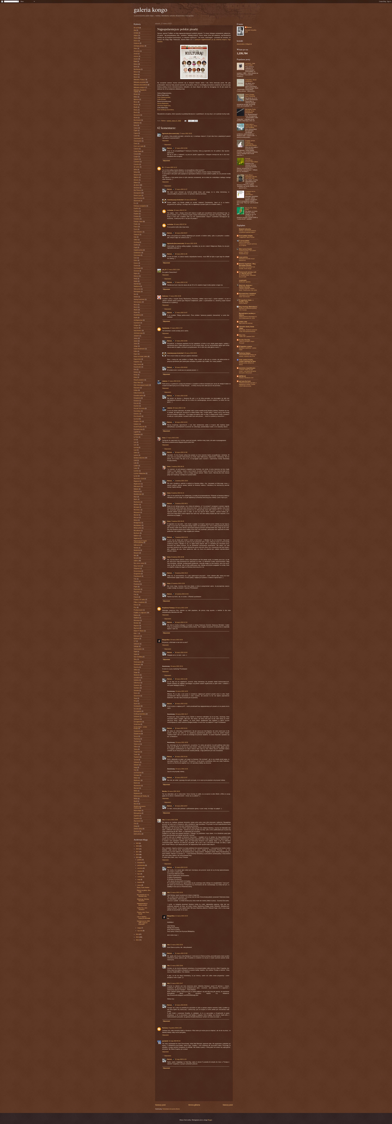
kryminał (136, 419)
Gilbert (136, 239)
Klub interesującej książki (141, 385)
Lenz (135, 445)
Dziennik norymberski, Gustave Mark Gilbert (251, 160)
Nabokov (136, 535)
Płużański (137, 592)
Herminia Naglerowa (163, 105)
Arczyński (137, 51)
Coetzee (136, 148)
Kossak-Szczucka (139, 408)
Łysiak (136, 476)
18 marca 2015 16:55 (176, 639)
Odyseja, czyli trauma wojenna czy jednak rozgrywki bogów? (247, 231)
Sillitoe (136, 669)
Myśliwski (137, 533)
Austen (136, 59)
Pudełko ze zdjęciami (140, 612)
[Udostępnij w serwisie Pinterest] (197, 121)
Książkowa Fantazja (168, 608)
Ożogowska (137, 573)
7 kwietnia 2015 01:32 (181, 537)
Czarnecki (137, 161)
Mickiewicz (137, 509)
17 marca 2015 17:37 (176, 328)
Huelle (135, 317)
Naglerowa (137, 538)
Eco (135, 203)
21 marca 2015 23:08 (171, 819)
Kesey (136, 374)
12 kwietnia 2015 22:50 (178, 583)
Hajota (136, 273)
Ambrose (165, 296)
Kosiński (136, 406)
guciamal (165, 1041)
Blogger (210, 1120)
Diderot (136, 182)
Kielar (135, 377)
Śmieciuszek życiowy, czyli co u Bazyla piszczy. (247, 272)
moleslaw (170, 210)
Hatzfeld (136, 284)
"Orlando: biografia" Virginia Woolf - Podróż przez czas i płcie (248, 289)
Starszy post (228, 1105)
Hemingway (137, 291)
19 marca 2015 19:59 (181, 742)
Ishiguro (136, 325)
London (136, 465)
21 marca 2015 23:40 (176, 965)
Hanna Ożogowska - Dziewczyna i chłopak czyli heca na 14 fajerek (248, 244)
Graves (136, 263)
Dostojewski (137, 193)
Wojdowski (137, 793)
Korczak (136, 403)
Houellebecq (137, 315)
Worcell (136, 804)
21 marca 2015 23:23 (181, 867)
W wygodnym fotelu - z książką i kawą (246, 301)
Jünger (136, 346)
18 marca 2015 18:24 (181, 652)
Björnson (136, 99)
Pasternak (137, 584)
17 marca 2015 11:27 (181, 189)
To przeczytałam (244, 240)
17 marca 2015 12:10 (181, 282)
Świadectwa (137, 733)
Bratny (136, 110)
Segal (135, 651)
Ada (163, 819)
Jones (135, 343)
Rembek (136, 623)
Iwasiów (136, 328)
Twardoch (136, 757)
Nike (135, 555)
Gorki (135, 258)
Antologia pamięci (139, 46)
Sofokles (136, 680)
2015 (137, 857)
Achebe (136, 33)
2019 (137, 846)
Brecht (136, 112)
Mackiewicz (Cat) (139, 478)
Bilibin (135, 97)
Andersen (136, 43)
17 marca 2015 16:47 (181, 312)
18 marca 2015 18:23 (181, 422)
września (140, 868)
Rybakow (136, 638)
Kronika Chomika (244, 340)
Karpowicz (137, 361)
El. (163, 167)
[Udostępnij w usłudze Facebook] (195, 121)
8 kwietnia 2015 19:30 (177, 557)
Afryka (136, 38)
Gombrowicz (137, 252)
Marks (135, 499)
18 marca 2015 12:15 (181, 622)
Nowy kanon (137, 566)
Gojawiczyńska (138, 250)
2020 (137, 843)
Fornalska (137, 219)
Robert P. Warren (139, 631)
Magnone (136, 481)
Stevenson (137, 696)
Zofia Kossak (161, 99)
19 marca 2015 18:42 (173, 791)
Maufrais (136, 504)
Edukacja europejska (140, 206)
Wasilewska (137, 785)
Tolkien (136, 746)
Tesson (136, 736)
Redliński (136, 618)
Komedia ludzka (138, 395)
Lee (135, 439)
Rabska (136, 615)
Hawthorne (137, 286)
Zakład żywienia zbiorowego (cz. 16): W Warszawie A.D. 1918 (248, 317)
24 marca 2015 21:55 (181, 769)
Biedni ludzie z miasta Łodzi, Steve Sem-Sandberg (251, 126)
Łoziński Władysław (139, 473)
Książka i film (138, 421)
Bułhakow (136, 123)
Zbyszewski (137, 821)
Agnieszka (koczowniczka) (170, 133)
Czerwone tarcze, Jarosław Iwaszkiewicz (250, 193)
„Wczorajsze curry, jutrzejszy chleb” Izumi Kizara (247, 296)
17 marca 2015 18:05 (181, 341)
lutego (139, 928)
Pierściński (137, 589)
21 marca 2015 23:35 (176, 944)
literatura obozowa (139, 458)
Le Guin (136, 437)
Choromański (137, 141)
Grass (135, 260)
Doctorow (136, 187)
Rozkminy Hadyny (244, 353)
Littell (135, 460)
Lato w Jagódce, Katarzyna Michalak (143, 917)
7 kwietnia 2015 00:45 (177, 521)
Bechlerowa (137, 69)
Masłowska (137, 502)
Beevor (136, 72)
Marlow (169, 148)
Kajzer (136, 354)
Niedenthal (137, 550)
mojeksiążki (243, 280)
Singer (136, 672)
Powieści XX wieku (139, 599)
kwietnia (140, 882)
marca (139, 885)
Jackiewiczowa (138, 333)
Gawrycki (136, 234)
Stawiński (136, 685)
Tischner (136, 741)
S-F (135, 641)
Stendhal (136, 690)
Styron (136, 703)
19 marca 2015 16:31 (181, 728)
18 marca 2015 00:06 (190, 353)
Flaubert (136, 213)
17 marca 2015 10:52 (185, 133)
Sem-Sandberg (138, 657)
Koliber (136, 390)
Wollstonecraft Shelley (140, 796)
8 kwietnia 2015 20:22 (181, 573)
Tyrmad (136, 759)
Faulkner (136, 211)
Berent (136, 77)
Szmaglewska (138, 721)
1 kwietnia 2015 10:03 (181, 480)
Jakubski (136, 336)
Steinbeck (137, 688)
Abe (135, 30)
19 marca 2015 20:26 (181, 756)
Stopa (135, 698)
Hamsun (136, 276)
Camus (136, 128)
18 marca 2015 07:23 (180, 210)
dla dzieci (136, 185)
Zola (135, 823)
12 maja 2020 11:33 (180, 1059)
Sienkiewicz (137, 664)
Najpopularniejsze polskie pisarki (142, 904)
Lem (135, 442)
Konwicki (136, 400)
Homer (136, 312)
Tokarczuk (137, 744)
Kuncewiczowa (138, 429)
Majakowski (137, 484)
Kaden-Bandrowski (139, 348)
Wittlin (135, 791)
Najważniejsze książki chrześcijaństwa (140, 541)
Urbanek (136, 765)
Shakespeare (137, 662)
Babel (135, 61)
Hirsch (136, 307)
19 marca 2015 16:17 (181, 714)
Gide (135, 237)
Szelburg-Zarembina (140, 714)
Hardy (135, 278)
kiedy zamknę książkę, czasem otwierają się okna (247, 360)
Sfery (135, 659)
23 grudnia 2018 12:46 (175, 1028)
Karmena (165, 1028)
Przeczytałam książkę (246, 235)
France (136, 226)
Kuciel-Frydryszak (139, 426)
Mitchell (136, 515)
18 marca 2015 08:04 (181, 367)
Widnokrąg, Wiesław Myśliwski (143, 899)
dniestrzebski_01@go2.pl (244, 44)
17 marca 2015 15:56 (175, 296)
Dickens (136, 180)
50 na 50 (136, 27)
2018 (137, 849)
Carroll (136, 136)
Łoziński (136, 471)
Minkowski (137, 512)
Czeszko (136, 164)
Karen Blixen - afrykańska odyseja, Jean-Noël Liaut (251, 176)
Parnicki (136, 581)
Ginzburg (136, 242)
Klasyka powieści (139, 380)
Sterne (136, 693)
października (141, 865)
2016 (137, 854)
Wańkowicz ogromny (245, 282)
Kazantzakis (137, 367)
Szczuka (136, 708)
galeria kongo (150, 9)
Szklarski (136, 716)
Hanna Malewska (162, 103)
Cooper (136, 156)
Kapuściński (137, 359)
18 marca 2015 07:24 (180, 224)
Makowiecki (137, 486)
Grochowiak (137, 268)
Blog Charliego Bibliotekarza (248, 307)
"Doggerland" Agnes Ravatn (246, 237)
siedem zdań (243, 321)
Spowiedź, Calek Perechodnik (250, 64)
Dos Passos (137, 190)
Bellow (136, 74)
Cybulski (136, 159)
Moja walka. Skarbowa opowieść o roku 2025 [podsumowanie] (248, 330)
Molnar (136, 520)
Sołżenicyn (137, 682)
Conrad (136, 154)
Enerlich (136, 208)
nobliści (136, 560)
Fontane (136, 216)
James (136, 338)
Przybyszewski (138, 610)
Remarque (137, 620)
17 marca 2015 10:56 (181, 148)
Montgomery (137, 522)
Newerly (136, 547)
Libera (135, 452)
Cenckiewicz (137, 138)
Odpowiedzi (167, 144)
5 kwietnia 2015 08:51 (181, 503)
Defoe (135, 169)
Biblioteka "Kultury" (139, 79)
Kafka (135, 351)
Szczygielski (137, 711)
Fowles (136, 224)
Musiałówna (137, 530)
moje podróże (243, 257)
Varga (135, 767)
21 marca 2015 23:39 (181, 953)
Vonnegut (136, 775)
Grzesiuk (136, 271)
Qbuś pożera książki (245, 249)
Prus (135, 607)
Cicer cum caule (138, 146)
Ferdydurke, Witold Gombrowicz (250, 80)
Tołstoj (136, 749)
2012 (137, 940)
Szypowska (137, 731)
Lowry (135, 468)
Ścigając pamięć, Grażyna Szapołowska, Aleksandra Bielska (251, 143)
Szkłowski (137, 719)
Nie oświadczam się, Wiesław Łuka (143, 895)
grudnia (139, 859)
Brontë (136, 117)
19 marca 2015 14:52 (181, 703)
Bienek (136, 94)
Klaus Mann (137, 382)
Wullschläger (137, 810)
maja (139, 879)
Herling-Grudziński (139, 299)
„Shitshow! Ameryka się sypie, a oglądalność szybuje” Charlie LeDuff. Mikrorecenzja (247, 384)
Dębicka (136, 177)
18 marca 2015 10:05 (190, 243)
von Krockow (137, 772)
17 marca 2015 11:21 (171, 167)
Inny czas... (242, 335)
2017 (137, 852)
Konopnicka (137, 398)
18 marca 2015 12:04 (181, 608)
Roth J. (136, 633)
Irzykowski (137, 323)
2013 (137, 937)
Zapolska (136, 815)
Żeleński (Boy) (138, 828)
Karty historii (137, 364)
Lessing (136, 447)
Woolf (135, 801)
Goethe (136, 245)
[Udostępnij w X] (193, 121)
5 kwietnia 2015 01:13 (177, 493)
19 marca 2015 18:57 (181, 806)
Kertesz (136, 372)
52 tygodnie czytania (245, 346)
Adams (136, 35)
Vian (135, 770)
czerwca (140, 876)
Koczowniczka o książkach (247, 293)
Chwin (135, 143)
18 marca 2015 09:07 (181, 233)
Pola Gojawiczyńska (163, 97)
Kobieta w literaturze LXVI (246, 377)
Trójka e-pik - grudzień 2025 (247, 336)
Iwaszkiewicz (138, 330)
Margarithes (166, 639)
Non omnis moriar (139, 563)
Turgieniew (137, 752)
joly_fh (164, 269)
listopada (140, 862)
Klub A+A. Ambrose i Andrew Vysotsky (245, 286)
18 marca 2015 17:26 (179, 408)
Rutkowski (137, 636)
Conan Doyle (137, 151)
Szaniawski (137, 706)
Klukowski (137, 387)
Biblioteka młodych (139, 87)
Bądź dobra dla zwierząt (245, 323)
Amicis (136, 40)
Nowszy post (160, 1105)
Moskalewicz (137, 525)
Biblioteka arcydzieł (139, 82)
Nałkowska (137, 545)
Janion (136, 341)
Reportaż (136, 625)
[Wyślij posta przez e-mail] (185, 120)
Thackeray (137, 739)
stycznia (140, 930)
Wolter (136, 798)
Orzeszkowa (137, 571)
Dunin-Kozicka (138, 198)
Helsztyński (137, 289)
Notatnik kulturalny (245, 229)
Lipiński (136, 455)
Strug (135, 701)
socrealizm (137, 677)
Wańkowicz (137, 780)
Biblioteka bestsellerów (140, 85)
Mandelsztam (138, 494)
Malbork (136, 489)
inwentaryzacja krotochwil (175, 200)
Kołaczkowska (138, 393)
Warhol (136, 783)
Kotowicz (136, 413)
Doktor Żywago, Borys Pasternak (250, 95)
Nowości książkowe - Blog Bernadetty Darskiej (247, 264)
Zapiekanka (165, 328)
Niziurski (136, 558)
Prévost (136, 605)
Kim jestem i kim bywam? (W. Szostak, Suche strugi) (247, 267)
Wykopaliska (137, 813)
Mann (135, 497)
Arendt (136, 53)
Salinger (136, 646)
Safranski (136, 644)
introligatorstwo (138, 320)
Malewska (137, 491)
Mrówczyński (137, 528)
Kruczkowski (137, 416)
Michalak (136, 507)
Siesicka (136, 667)
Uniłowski (136, 762)
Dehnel (136, 172)
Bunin (135, 125)
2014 (137, 934)
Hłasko (136, 309)
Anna (163, 438)
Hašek (136, 281)
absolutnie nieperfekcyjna (247, 368)
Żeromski (136, 831)
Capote (136, 133)
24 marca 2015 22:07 (181, 777)
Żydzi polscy (137, 834)
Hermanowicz (138, 302)
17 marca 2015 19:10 (174, 381)
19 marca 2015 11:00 (181, 679)
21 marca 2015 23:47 (176, 983)
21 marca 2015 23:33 (176, 892)
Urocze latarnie (243, 303)
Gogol (135, 247)
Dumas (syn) (137, 195)
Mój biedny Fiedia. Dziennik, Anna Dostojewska (250, 111)
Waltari (136, 778)
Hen (135, 294)
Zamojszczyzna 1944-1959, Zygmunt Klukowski (143, 922)
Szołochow (137, 724)
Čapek (136, 130)
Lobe (135, 463)
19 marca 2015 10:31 (176, 666)
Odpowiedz (165, 140)
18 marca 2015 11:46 (181, 254)
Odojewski (137, 568)
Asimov (136, 56)
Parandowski (137, 576)
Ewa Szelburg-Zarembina (165, 109)
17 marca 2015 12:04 (173, 269)
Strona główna (194, 1105)
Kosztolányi (137, 411)
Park (135, 579)
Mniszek (136, 517)
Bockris (136, 104)
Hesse (136, 304)
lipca (139, 874)
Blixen (135, 102)
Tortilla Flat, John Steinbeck (142, 908)
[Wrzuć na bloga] (191, 121)
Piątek (136, 586)
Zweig (135, 826)
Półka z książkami (139, 602)
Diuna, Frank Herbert (143, 887)
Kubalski (136, 424)
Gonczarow (137, 255)
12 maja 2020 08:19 (174, 1041)
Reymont (136, 628)
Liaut (135, 450)
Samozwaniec (138, 649)
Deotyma (136, 175)
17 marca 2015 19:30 (181, 395)
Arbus (135, 48)
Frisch (135, 229)
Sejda (135, 654)
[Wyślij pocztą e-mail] (189, 121)
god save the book (245, 381)
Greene (136, 265)
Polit (135, 594)
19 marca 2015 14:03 (181, 691)
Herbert (136, 297)
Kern (135, 369)
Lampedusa (137, 434)
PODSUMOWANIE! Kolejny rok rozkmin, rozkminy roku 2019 (247, 355)
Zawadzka (137, 818)
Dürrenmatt (137, 200)
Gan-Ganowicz (138, 232)
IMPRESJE (242, 376)
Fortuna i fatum (138, 221)
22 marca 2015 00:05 (181, 1005)
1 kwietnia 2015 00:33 (177, 466)
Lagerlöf (136, 432)
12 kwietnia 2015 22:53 (181, 594)
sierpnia (139, 871)
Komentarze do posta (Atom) (171, 1109)
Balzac (136, 64)
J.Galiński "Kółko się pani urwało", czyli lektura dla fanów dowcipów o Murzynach (247, 371)
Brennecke (137, 115)
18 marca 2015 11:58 (181, 452)
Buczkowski (137, 120)
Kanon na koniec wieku (140, 356)
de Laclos (136, 167)
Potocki (136, 597)
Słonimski (137, 675)
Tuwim (136, 754)
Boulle (135, 107)
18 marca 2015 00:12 (190, 200)
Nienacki (136, 553)
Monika (164, 791)
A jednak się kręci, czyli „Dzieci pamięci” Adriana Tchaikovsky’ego (247, 252)
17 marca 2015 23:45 (172, 438)
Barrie (135, 66)
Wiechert (136, 788)
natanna (164, 381)
